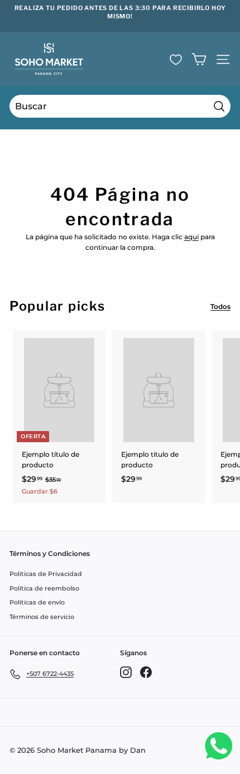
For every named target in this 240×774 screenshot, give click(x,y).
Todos (220, 306)
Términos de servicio (41, 617)
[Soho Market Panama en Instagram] (126, 672)
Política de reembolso (44, 588)
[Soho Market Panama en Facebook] (146, 672)
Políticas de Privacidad (45, 574)
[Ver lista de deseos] (176, 59)
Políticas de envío (37, 602)
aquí (191, 237)
